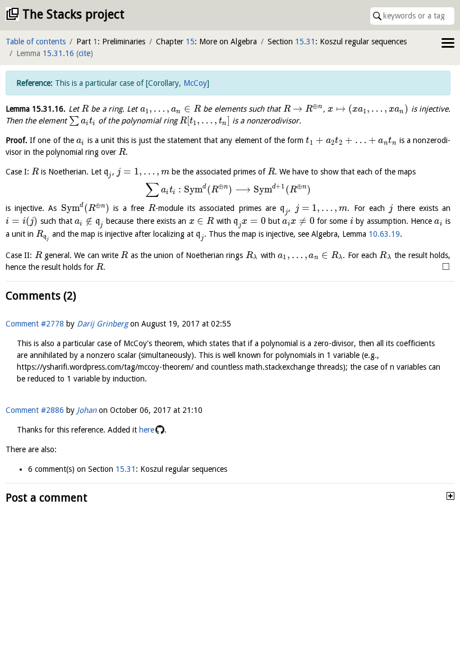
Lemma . (36, 108)
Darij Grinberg (102, 323)
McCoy (195, 83)
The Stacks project (73, 14)
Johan (86, 410)
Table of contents (36, 41)
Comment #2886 (35, 410)
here (146, 429)
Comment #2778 (35, 323)
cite (84, 53)
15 (190, 41)
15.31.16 (58, 53)
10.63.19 (384, 233)
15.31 (305, 41)
